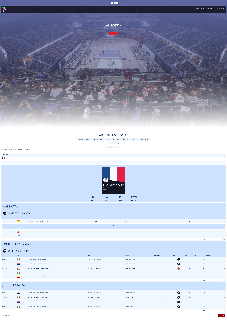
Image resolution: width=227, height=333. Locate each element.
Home (197, 8)
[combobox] (113, 155)
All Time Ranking (129, 139)
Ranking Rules (144, 139)
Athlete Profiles (83, 139)
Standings (114, 147)
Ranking (203, 8)
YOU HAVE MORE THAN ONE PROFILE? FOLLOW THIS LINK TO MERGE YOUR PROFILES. (17, 149)
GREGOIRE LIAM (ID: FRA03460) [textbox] (9, 161)
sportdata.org (220, 8)
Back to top (221, 315)
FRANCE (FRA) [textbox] (6, 154)
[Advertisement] (113, 324)
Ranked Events (114, 139)
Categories (99, 139)
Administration (210, 8)
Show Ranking (113, 33)
